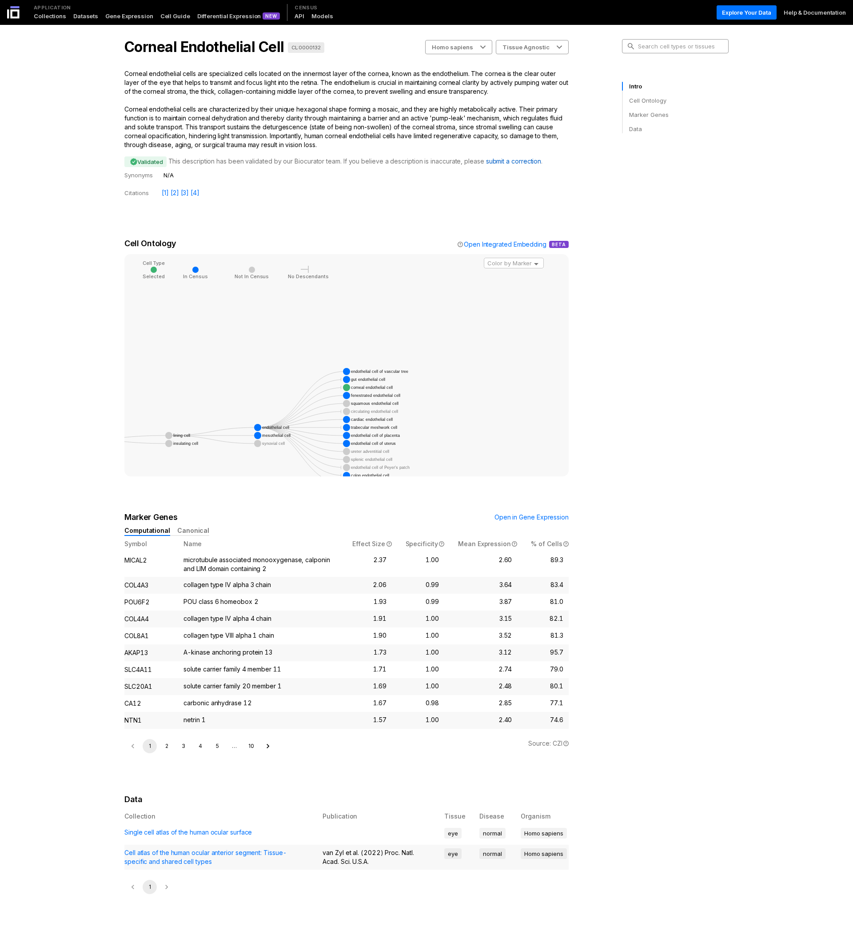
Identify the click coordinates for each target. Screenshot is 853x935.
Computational (147, 530)
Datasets (85, 16)
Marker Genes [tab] (649, 114)
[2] (175, 192)
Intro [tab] (635, 86)
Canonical (193, 530)
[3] (185, 192)
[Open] (536, 264)
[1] (165, 192)
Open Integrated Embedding (505, 244)
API (299, 16)
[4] (195, 192)
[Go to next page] (268, 746)
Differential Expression (229, 16)
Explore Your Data (746, 12)
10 (251, 746)
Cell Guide (175, 16)
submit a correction (513, 161)
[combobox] (514, 263)
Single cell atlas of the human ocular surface (188, 832)
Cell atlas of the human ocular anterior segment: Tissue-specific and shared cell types (205, 857)
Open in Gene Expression (531, 517)
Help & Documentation (815, 12)
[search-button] (630, 46)
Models (322, 16)
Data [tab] (635, 128)
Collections (50, 16)
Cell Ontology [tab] (647, 100)
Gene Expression (129, 16)
